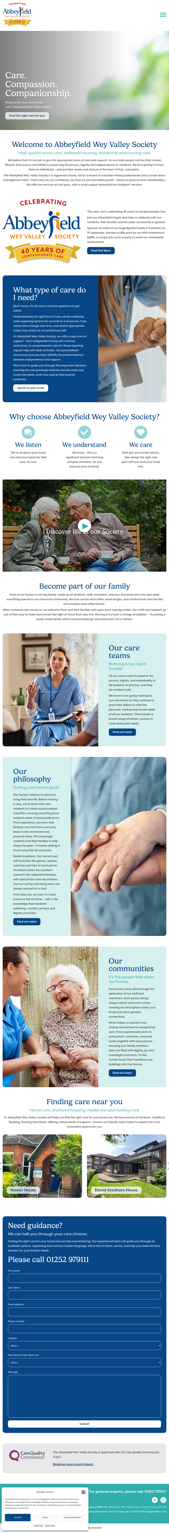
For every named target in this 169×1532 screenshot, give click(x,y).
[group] (42, 1166)
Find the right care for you (27, 115)
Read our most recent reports (73, 1464)
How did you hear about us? (24, 1354)
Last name (14, 1287)
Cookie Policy (38, 1526)
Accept (17, 1517)
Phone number (17, 1321)
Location (13, 1338)
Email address (16, 1304)
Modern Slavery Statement (89, 1527)
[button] (83, 1492)
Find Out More (101, 250)
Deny (45, 1517)
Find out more (122, 732)
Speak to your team (30, 388)
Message (13, 1371)
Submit (84, 1424)
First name (14, 1270)
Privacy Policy (50, 1526)
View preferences (72, 1517)
